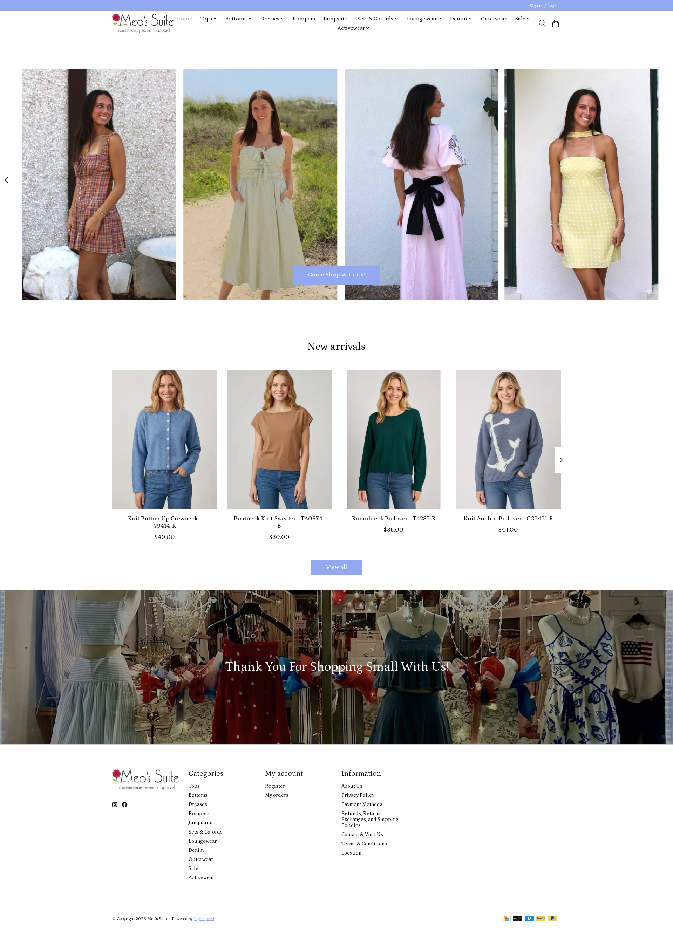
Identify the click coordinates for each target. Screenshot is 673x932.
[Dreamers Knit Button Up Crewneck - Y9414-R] (164, 439)
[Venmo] (529, 919)
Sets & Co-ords (206, 832)
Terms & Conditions (364, 844)
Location (351, 853)
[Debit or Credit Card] (517, 919)
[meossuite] (143, 23)
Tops (194, 786)
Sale (193, 868)
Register (275, 786)
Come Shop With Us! (336, 274)
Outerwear (494, 19)
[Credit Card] (506, 919)
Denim (196, 850)
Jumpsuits (336, 19)
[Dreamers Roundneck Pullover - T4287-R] (393, 439)
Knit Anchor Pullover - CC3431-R (508, 518)
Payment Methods (361, 804)
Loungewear (203, 841)
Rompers (304, 19)
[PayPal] (540, 919)
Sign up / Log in (544, 6)
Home (184, 19)
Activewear (201, 877)
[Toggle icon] (542, 23)
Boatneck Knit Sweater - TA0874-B (279, 522)
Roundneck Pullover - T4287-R (394, 518)
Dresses (198, 804)
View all (336, 567)
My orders (276, 795)
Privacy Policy (357, 795)
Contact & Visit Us (362, 834)
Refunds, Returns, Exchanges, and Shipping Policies (370, 819)
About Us (351, 786)
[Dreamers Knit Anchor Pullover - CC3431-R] (508, 439)
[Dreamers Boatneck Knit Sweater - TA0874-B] (279, 439)
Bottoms (198, 795)
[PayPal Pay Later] (552, 919)
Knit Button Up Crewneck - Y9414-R (164, 522)
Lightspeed (204, 919)
